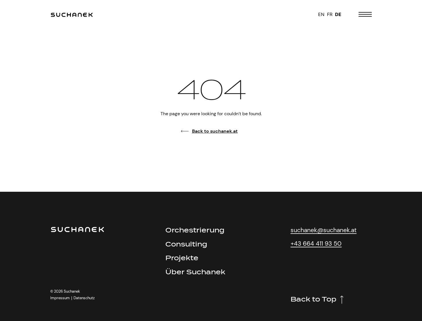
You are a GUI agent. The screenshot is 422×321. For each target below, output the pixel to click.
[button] (71, 298)
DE (338, 14)
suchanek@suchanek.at (324, 230)
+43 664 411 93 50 (316, 243)
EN (321, 14)
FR (329, 14)
